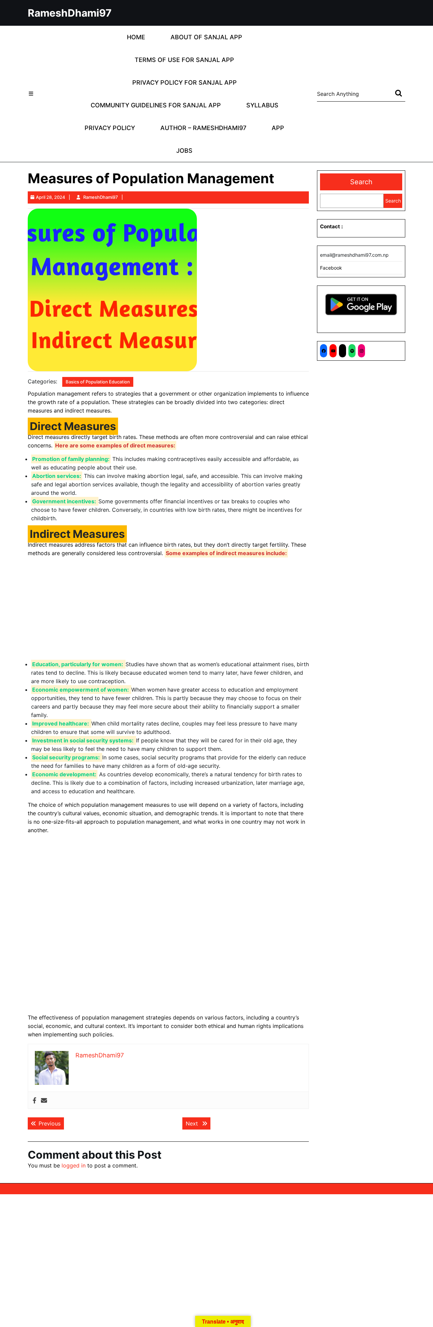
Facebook (331, 268)
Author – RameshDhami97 (203, 127)
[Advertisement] (168, 610)
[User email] (44, 1100)
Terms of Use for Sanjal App (184, 59)
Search (361, 182)
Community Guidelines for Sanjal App (156, 105)
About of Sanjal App (206, 37)
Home (136, 37)
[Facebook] (34, 1100)
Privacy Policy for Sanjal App (184, 82)
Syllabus (262, 105)
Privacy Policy (110, 127)
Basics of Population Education (98, 381)
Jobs (184, 150)
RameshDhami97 (70, 13)
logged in (74, 1165)
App (278, 127)
